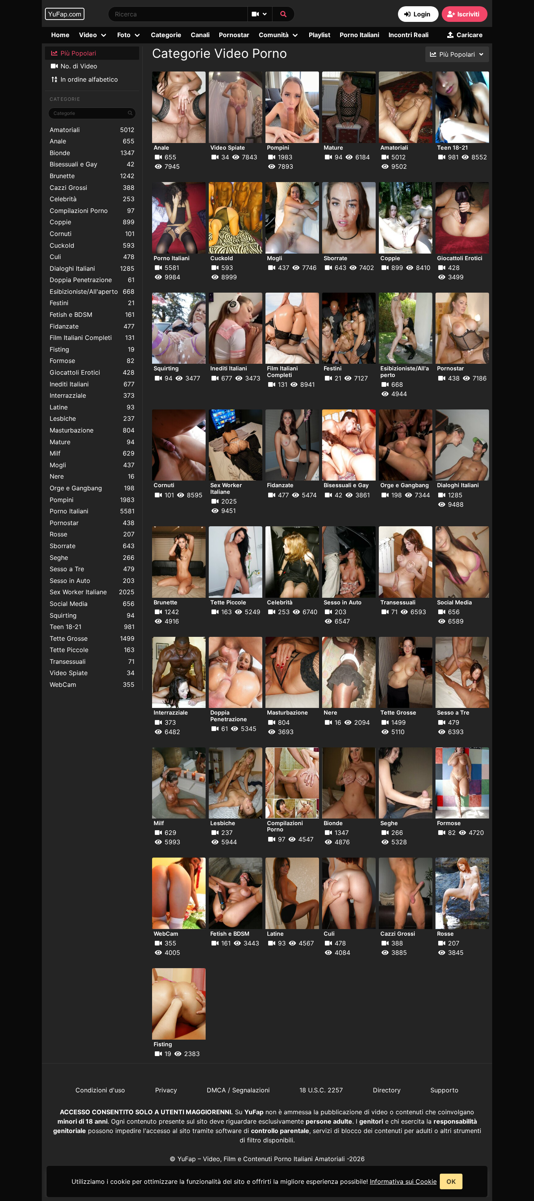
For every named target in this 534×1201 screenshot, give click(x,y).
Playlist (319, 35)
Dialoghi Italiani (92, 268)
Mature (92, 442)
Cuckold (92, 245)
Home (60, 35)
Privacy (166, 1090)
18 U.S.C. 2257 (321, 1090)
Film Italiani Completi (92, 337)
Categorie (166, 35)
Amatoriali (92, 130)
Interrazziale (92, 395)
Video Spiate (92, 673)
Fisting (92, 349)
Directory (387, 1090)
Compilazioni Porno (92, 210)
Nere (92, 476)
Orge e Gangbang (92, 488)
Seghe (92, 557)
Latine (92, 407)
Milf (92, 453)
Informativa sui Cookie (403, 1181)
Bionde (92, 153)
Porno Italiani (359, 35)
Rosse (92, 534)
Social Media (92, 604)
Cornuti (92, 234)
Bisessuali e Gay (92, 164)
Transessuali (92, 661)
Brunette (92, 176)
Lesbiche (92, 418)
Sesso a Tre (92, 569)
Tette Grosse (92, 638)
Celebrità (92, 199)
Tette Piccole (92, 650)
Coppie (92, 222)
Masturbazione (92, 430)
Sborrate (92, 546)
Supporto (444, 1090)
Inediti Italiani (92, 384)
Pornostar (234, 35)
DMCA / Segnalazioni (238, 1090)
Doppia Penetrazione (92, 280)
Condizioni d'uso (100, 1090)
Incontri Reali (408, 35)
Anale (92, 141)
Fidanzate (92, 326)
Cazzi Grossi (92, 187)
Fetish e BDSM (92, 314)
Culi (92, 257)
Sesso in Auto (92, 580)
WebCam (92, 684)
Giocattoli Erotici (92, 372)
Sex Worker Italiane (92, 592)
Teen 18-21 (92, 627)
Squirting (92, 615)
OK (451, 1181)
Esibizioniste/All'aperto (92, 291)
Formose (92, 361)
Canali (200, 35)
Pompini (92, 500)
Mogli (92, 465)
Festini (92, 303)
